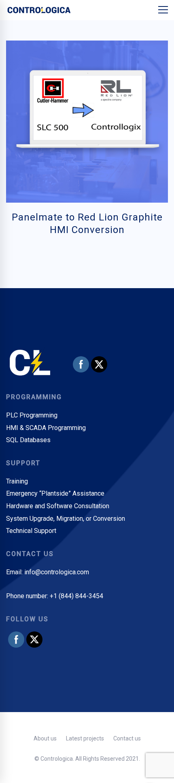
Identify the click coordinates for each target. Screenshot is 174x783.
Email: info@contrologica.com (47, 572)
